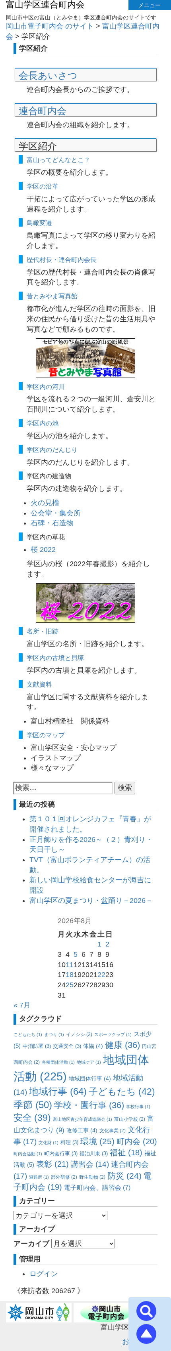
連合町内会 (42, 110)
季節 (33, 1105)
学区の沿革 (42, 186)
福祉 (126, 1152)
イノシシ (79, 1034)
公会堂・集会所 (56, 513)
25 (70, 985)
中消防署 (37, 1046)
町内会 (137, 1141)
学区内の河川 (46, 386)
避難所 (39, 1177)
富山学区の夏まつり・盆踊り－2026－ (91, 900)
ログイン (43, 1274)
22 (101, 975)
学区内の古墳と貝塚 (55, 657)
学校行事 (138, 1106)
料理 (69, 1142)
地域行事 (58, 1091)
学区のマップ (46, 734)
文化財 (48, 1142)
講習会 (90, 1164)
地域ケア (89, 1062)
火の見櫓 (45, 503)
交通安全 (67, 1046)
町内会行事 (61, 1153)
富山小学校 (129, 1119)
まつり (54, 1034)
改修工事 (81, 1130)
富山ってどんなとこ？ (58, 159)
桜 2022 (43, 549)
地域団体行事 (90, 1078)
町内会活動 (28, 1153)
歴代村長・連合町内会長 (62, 259)
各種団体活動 (58, 1062)
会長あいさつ (48, 75)
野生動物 (92, 1177)
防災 (124, 1175)
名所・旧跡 (42, 631)
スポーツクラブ (113, 1034)
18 (70, 975)
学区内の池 (42, 423)
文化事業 (112, 1130)
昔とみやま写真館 (52, 296)
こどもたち (28, 1034)
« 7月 (22, 1005)
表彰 (52, 1164)
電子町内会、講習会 (97, 1187)
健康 (122, 1045)
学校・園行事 (89, 1105)
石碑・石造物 (52, 523)
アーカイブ (31, 1244)
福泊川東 (94, 1153)
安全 (32, 1118)
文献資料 (39, 684)
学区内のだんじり (52, 449)
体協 (93, 1046)
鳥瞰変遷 (39, 222)
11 (69, 965)
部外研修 (64, 1177)
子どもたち (122, 1091)
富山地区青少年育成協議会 (82, 1119)
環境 (97, 1141)
